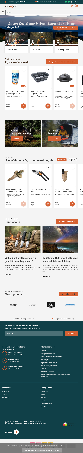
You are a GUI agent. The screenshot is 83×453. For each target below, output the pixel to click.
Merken (43, 406)
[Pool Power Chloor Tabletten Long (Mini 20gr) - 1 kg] (16, 77)
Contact (43, 350)
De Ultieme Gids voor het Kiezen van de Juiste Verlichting (60, 260)
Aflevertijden (45, 359)
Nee (71, 446)
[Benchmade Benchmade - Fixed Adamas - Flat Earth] (16, 175)
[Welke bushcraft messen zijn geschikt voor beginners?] (22, 239)
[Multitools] (60, 133)
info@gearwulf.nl (13, 361)
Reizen (43, 394)
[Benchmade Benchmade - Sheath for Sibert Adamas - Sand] (65, 175)
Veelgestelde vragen (48, 354)
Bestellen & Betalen (47, 371)
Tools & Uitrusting (47, 403)
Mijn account (6, 391)
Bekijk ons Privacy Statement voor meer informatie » (42, 450)
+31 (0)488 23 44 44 (15, 354)
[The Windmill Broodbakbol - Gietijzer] (65, 77)
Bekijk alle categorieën (65, 28)
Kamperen (44, 391)
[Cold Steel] (69, 305)
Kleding (43, 400)
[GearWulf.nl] (11, 7)
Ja (61, 446)
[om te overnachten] (23, 133)
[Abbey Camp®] (13, 305)
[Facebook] (16, 432)
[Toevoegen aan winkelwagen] (23, 106)
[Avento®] (32, 305)
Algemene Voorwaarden (49, 363)
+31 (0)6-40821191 (14, 368)
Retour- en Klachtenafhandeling (51, 356)
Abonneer (71, 333)
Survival (43, 397)
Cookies (43, 369)
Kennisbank (6, 397)
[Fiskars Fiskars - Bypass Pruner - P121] (40, 175)
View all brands (67, 294)
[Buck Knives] (51, 305)
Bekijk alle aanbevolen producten (61, 62)
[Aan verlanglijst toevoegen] (24, 69)
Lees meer (8, 274)
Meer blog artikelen (66, 221)
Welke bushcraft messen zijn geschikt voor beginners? (21, 260)
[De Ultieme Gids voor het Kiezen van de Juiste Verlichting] (60, 239)
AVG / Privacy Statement (49, 365)
